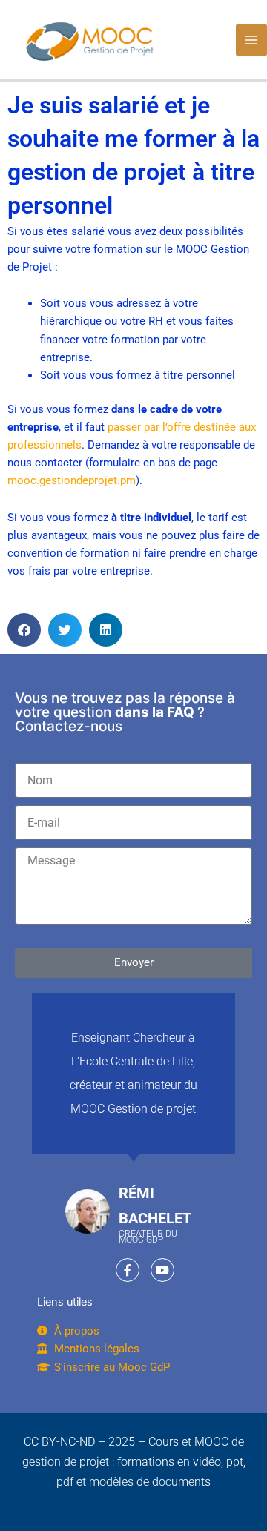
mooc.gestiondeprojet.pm (71, 480)
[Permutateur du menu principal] (251, 40)
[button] (24, 630)
